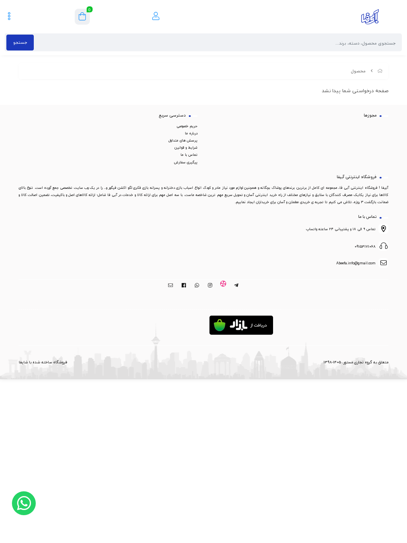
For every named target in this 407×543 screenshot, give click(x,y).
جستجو (20, 42)
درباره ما (191, 133)
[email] (170, 285)
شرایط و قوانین (186, 147)
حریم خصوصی (187, 126)
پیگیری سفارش (186, 162)
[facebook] (184, 285)
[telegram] (236, 285)
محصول (358, 71)
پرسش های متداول (183, 140)
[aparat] (223, 285)
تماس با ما (189, 154)
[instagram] (210, 285)
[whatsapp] (197, 285)
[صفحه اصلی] (380, 71)
